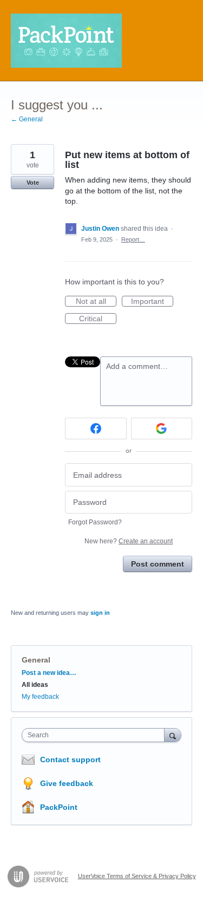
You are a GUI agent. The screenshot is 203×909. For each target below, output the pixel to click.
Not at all (96, 302)
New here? (128, 541)
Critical (97, 319)
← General (27, 119)
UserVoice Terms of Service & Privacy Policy (137, 876)
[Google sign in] (162, 428)
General (36, 659)
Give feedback (66, 783)
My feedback (40, 696)
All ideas (35, 685)
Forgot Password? (95, 522)
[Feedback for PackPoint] (66, 41)
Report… (133, 239)
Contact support (70, 759)
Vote (33, 182)
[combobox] (95, 735)
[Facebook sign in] (96, 428)
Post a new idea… (49, 673)
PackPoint (58, 807)
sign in (100, 612)
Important (152, 302)
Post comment (157, 564)
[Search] (172, 735)
